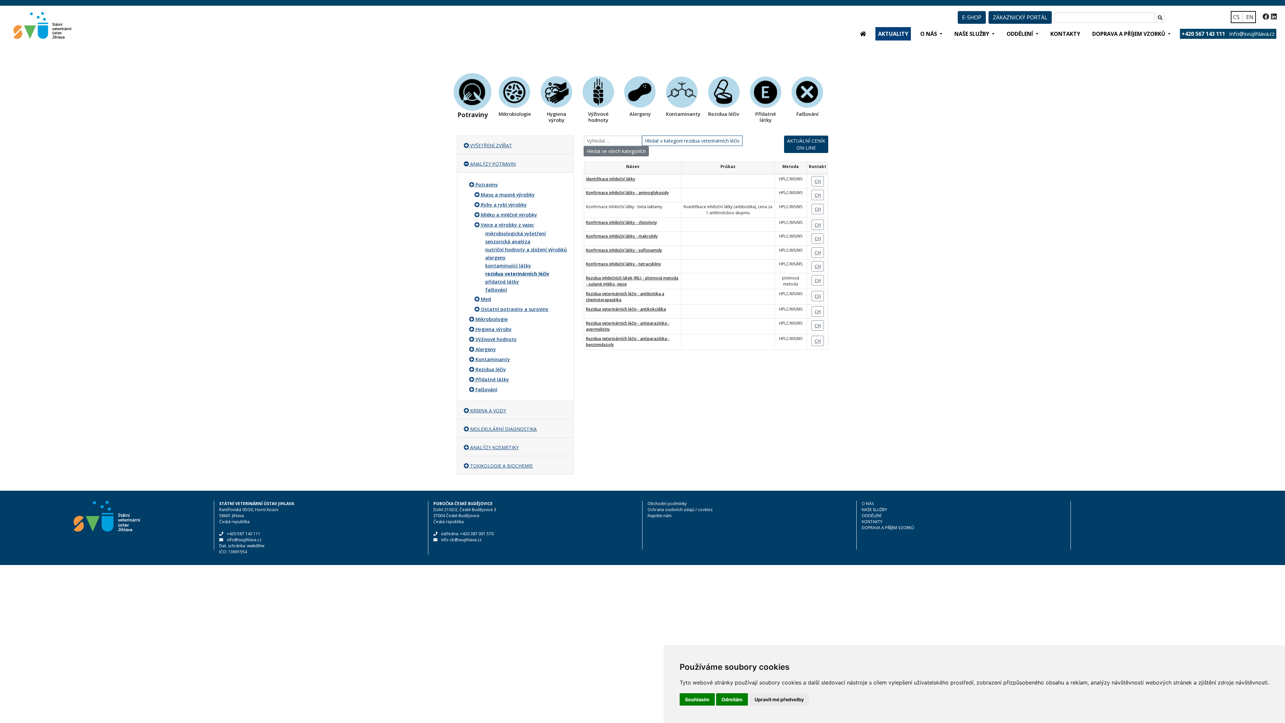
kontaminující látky (508, 265)
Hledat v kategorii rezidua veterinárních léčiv (692, 141)
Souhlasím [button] (697, 699)
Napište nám (660, 515)
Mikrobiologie (492, 319)
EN (1250, 17)
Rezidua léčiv (491, 369)
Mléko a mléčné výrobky (509, 215)
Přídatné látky (492, 379)
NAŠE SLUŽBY (874, 509)
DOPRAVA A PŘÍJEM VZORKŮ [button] (1129, 33)
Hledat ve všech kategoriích (616, 151)
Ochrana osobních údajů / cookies (680, 509)
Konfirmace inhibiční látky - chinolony (621, 222)
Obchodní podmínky (667, 503)
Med (486, 299)
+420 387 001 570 (477, 534)
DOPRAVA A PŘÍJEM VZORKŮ (888, 528)
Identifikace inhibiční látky (610, 179)
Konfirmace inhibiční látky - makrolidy (622, 236)
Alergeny (486, 349)
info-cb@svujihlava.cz (461, 540)
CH (818, 181)
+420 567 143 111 (243, 534)
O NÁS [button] (929, 33)
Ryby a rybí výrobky (504, 205)
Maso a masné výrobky (508, 194)
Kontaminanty (493, 359)
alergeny (495, 257)
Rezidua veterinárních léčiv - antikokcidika (626, 309)
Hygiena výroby (494, 329)
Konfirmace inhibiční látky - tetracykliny (623, 264)
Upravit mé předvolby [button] (779, 699)
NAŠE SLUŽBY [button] (972, 33)
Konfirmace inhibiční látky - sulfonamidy (624, 250)
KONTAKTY (1065, 33)
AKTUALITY (893, 33)
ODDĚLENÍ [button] (1020, 33)
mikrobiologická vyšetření (515, 233)
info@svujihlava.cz (1252, 33)
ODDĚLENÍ (871, 515)
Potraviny (487, 184)
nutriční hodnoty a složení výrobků (526, 249)
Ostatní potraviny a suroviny (514, 309)
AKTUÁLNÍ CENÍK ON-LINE (806, 144)
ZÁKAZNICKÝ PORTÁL (1020, 17)
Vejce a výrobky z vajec (507, 225)
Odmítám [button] (732, 699)
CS (1236, 17)
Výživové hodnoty (496, 339)
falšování (496, 290)
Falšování (486, 389)
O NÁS (868, 503)
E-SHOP (971, 17)
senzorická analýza (507, 241)
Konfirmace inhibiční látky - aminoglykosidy (627, 192)
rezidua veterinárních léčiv (517, 273)
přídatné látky (502, 281)
